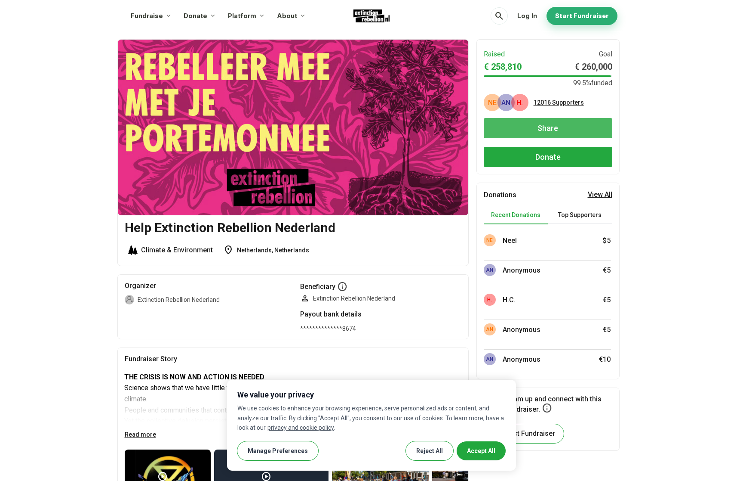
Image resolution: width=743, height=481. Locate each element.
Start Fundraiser (582, 15)
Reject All (429, 450)
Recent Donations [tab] (515, 214)
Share (547, 128)
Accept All (481, 450)
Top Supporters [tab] (580, 214)
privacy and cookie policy (300, 427)
